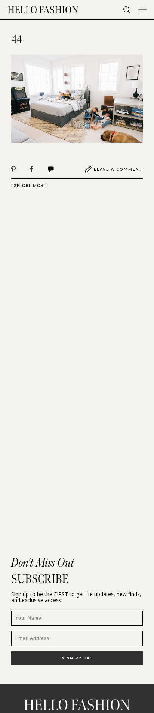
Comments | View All (59, 169)
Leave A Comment (118, 169)
